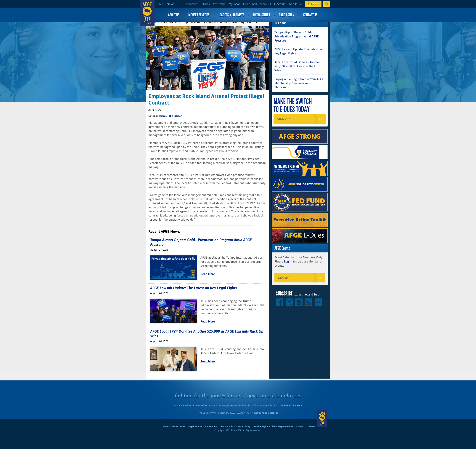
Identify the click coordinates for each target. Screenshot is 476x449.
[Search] (326, 4)
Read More (207, 274)
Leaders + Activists (231, 15)
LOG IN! (284, 278)
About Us (173, 15)
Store (263, 4)
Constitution (211, 426)
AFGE (322, 418)
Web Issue (295, 4)
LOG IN (315, 3)
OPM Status (277, 4)
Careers (311, 426)
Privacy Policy (228, 426)
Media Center (261, 15)
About (166, 426)
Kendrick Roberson (293, 405)
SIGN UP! (283, 119)
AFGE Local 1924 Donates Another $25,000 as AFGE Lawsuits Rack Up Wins (297, 66)
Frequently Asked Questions (264, 413)
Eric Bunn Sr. (244, 405)
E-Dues (205, 4)
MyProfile (219, 4)
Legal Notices (195, 426)
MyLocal (234, 4)
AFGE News (166, 4)
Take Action (286, 15)
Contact (300, 426)
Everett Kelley (200, 405)
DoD (165, 115)
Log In (288, 261)
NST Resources (187, 4)
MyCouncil (250, 4)
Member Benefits (198, 15)
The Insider (175, 115)
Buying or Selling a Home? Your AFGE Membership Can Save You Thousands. (299, 83)
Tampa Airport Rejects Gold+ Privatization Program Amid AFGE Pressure (296, 36)
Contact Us (310, 15)
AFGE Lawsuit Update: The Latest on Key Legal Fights (193, 288)
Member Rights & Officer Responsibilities (273, 426)
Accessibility (244, 426)
